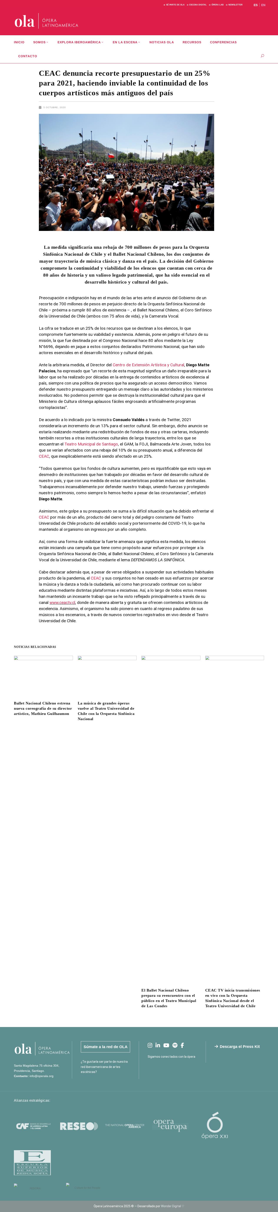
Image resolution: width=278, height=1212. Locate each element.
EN (263, 5)
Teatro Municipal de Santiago (90, 444)
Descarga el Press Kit (240, 1046)
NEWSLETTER (235, 5)
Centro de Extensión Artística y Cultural (148, 364)
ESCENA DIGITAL (198, 5)
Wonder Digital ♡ (172, 1206)
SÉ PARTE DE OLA (175, 5)
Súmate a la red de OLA (105, 1047)
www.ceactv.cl (62, 602)
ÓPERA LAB (218, 5)
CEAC (44, 456)
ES (256, 5)
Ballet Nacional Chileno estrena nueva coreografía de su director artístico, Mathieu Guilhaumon (43, 708)
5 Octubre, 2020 (54, 107)
